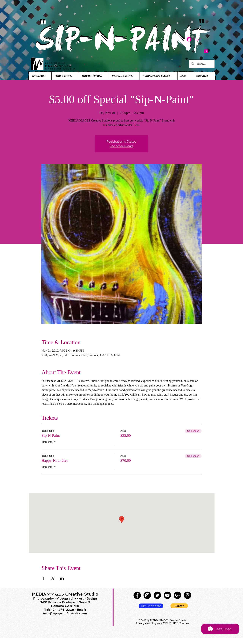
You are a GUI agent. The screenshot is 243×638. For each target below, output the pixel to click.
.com (186, 623)
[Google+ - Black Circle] (177, 595)
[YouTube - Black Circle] (167, 595)
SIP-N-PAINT (121, 43)
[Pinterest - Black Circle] (187, 595)
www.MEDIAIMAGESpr (170, 623)
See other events (121, 146)
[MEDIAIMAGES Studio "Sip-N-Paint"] (137, 595)
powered (51, 63)
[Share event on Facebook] (43, 578)
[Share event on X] (52, 578)
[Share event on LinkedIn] (62, 578)
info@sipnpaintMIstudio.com (65, 613)
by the (61, 63)
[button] (206, 50)
